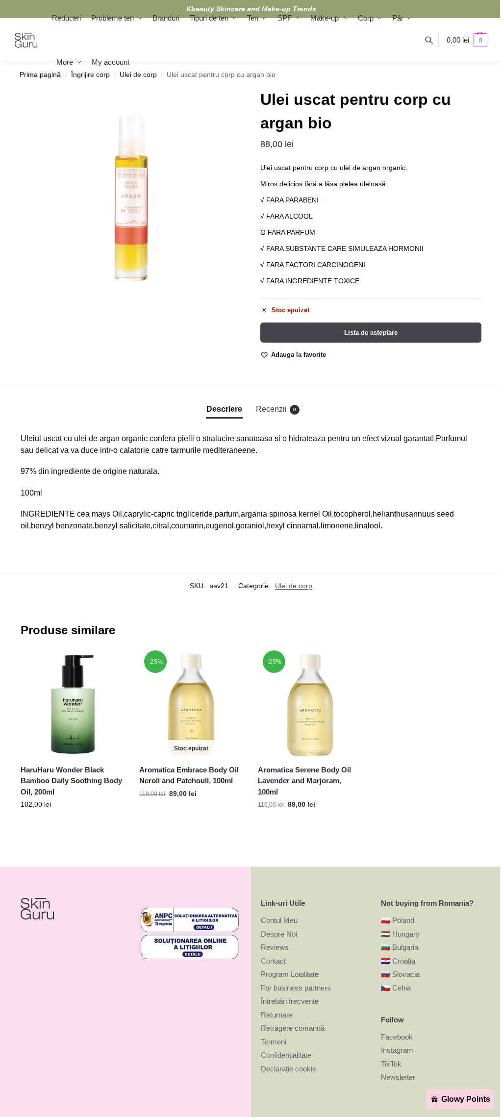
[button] (467, 40)
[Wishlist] (109, 667)
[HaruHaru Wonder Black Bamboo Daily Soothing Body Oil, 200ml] (73, 705)
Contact (273, 961)
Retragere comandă (293, 1028)
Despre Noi (279, 934)
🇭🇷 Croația (398, 961)
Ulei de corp (293, 586)
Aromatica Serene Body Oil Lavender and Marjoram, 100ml (304, 781)
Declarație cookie (288, 1069)
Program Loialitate (290, 974)
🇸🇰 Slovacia (400, 974)
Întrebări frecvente (290, 1001)
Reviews (275, 947)
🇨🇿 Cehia (396, 988)
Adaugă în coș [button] (73, 825)
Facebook (397, 1037)
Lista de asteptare (371, 332)
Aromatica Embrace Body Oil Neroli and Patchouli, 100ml (189, 775)
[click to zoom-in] (131, 198)
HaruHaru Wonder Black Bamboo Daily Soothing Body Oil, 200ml (71, 781)
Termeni (273, 1042)
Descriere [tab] (224, 409)
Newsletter (398, 1077)
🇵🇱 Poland (397, 920)
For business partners (296, 988)
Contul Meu (279, 920)
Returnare (277, 1015)
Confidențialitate (286, 1055)
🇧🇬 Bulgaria (399, 947)
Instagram (397, 1050)
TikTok (391, 1064)
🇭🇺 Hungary (400, 934)
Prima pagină (40, 74)
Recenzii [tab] (276, 409)
